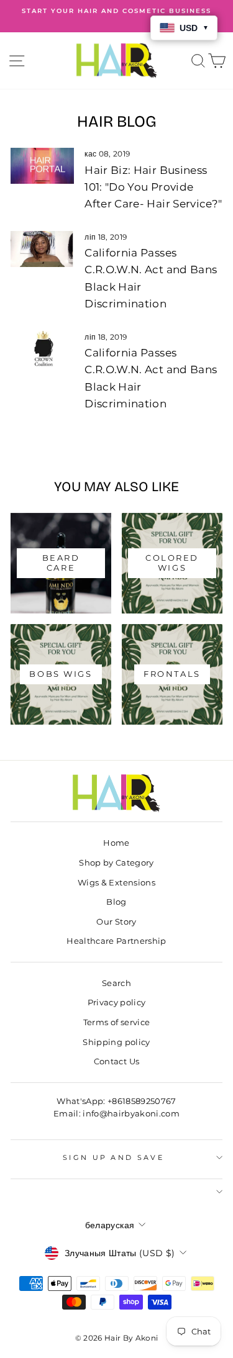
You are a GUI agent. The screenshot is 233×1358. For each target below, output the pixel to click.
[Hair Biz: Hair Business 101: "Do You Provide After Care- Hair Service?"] (42, 166)
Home (116, 843)
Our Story (116, 921)
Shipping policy (116, 1042)
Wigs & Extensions (116, 882)
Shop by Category (116, 862)
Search (116, 983)
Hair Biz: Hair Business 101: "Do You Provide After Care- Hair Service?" (153, 187)
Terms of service (116, 1022)
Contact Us (116, 1061)
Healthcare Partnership (116, 941)
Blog (116, 902)
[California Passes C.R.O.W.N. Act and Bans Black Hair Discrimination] (42, 249)
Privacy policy (117, 1002)
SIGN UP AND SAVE (113, 1157)
